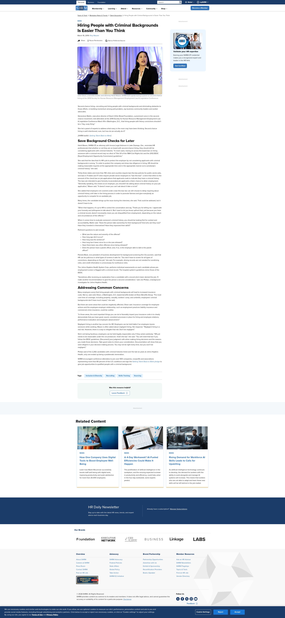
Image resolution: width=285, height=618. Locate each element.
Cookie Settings (203, 612)
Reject (220, 612)
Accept (237, 612)
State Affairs (114, 566)
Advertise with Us (150, 563)
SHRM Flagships (182, 566)
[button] (200, 8)
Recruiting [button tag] (110, 376)
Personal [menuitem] (81, 2)
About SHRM (81, 559)
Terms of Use (37, 615)
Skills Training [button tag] (124, 376)
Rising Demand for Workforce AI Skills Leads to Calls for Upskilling (187, 460)
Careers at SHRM (82, 563)
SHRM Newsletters (183, 563)
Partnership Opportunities (153, 559)
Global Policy (115, 569)
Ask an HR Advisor (183, 559)
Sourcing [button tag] (137, 376)
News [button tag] (79, 21)
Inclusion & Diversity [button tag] (94, 376)
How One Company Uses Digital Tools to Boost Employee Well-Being (98, 460)
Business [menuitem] (91, 2)
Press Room (80, 566)
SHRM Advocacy (116, 559)
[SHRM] (82, 8)
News (82, 453)
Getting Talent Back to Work (100, 136)
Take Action (114, 573)
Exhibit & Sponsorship (151, 566)
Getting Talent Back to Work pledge (146, 361)
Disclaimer (127, 599)
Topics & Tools (181, 569)
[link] (82, 16)
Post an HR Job (82, 573)
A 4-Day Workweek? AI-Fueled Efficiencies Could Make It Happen (141, 460)
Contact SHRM (82, 569)
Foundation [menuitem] (101, 2)
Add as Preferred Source (116, 40)
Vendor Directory (183, 576)
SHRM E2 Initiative (117, 576)
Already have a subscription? (158, 509)
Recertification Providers (152, 569)
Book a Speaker (149, 573)
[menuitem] (190, 2)
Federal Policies (116, 563)
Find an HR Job (182, 573)
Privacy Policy (52, 615)
